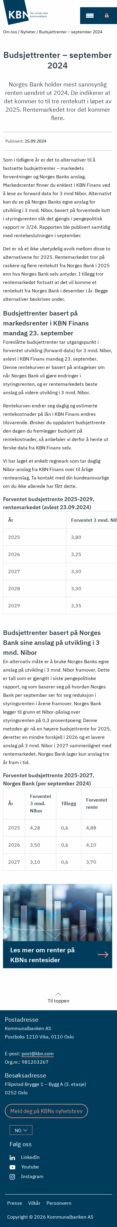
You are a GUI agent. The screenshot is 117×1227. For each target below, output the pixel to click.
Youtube (30, 1167)
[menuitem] (89, 15)
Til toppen (58, 1000)
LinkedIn (30, 1157)
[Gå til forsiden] (32, 12)
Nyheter (28, 32)
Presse (14, 1203)
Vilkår (34, 1203)
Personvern (58, 1203)
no (18, 1130)
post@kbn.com (38, 1053)
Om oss (10, 32)
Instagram (32, 1176)
